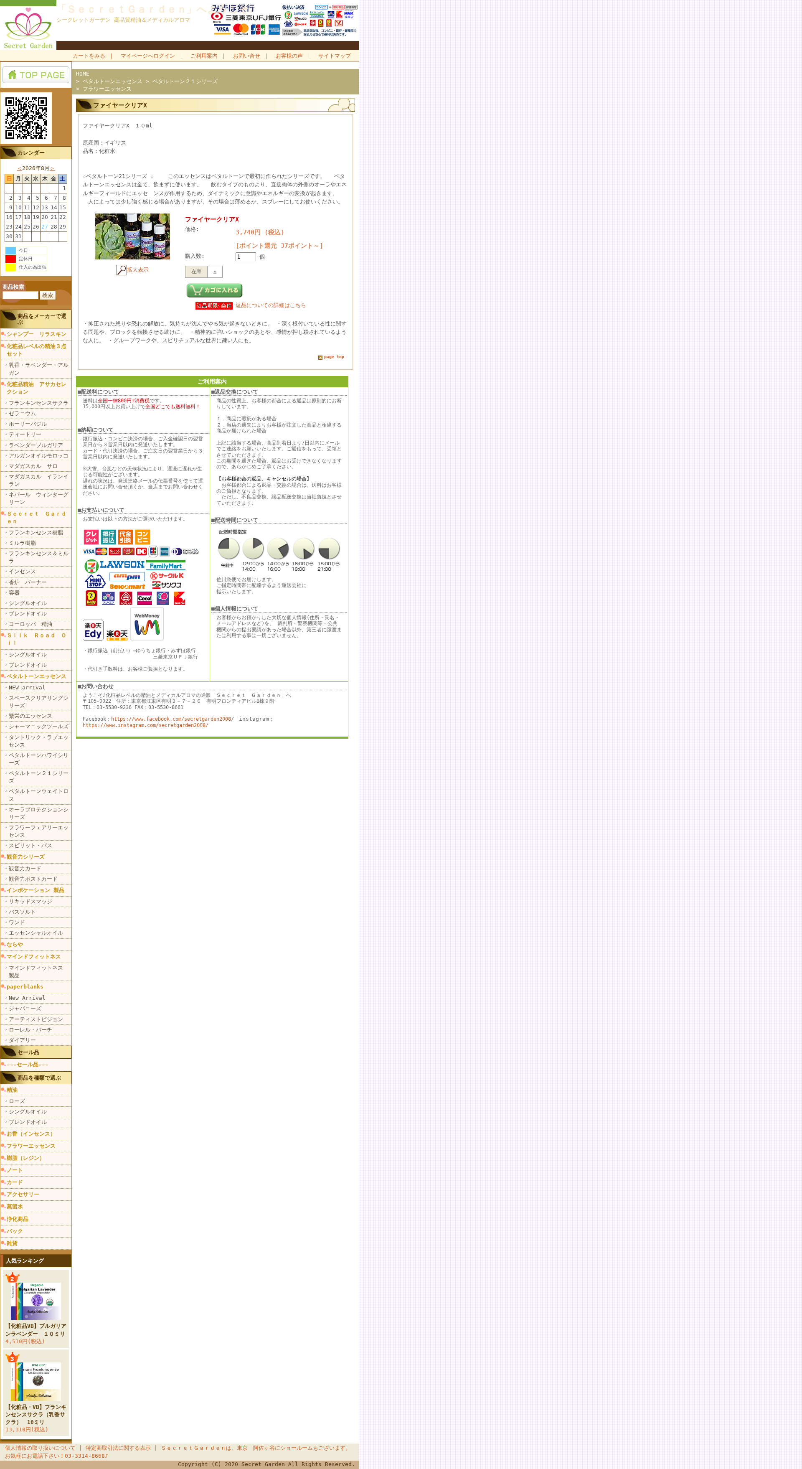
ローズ (17, 1101)
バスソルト (22, 912)
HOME (82, 74)
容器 (14, 593)
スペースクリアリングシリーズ (39, 702)
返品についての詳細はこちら (271, 305)
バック (15, 1231)
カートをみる (89, 56)
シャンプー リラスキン (36, 334)
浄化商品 (17, 1219)
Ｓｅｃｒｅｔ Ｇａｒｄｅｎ (36, 517)
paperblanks (25, 987)
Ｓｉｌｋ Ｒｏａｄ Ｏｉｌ (36, 639)
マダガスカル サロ (33, 466)
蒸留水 (15, 1206)
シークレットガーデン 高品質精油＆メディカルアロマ (123, 20)
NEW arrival (27, 687)
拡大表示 (138, 270)
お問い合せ (246, 56)
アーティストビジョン (36, 1019)
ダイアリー (22, 1040)
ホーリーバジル (28, 424)
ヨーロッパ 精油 (30, 624)
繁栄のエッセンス (30, 716)
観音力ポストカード (33, 879)
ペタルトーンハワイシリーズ (39, 759)
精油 (12, 1090)
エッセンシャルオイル (36, 933)
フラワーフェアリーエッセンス (39, 831)
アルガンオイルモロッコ (39, 455)
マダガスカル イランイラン (39, 480)
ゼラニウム (22, 413)
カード (15, 1182)
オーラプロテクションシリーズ (39, 813)
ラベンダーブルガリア (36, 445)
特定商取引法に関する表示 (118, 1448)
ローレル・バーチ (30, 1030)
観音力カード (25, 868)
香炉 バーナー (28, 582)
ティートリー (25, 434)
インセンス (22, 571)
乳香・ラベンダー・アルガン (39, 369)
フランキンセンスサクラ (39, 403)
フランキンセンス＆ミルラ (39, 557)
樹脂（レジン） (26, 1158)
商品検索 (13, 287)
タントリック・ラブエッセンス (39, 741)
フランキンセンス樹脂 (36, 532)
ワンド (17, 922)
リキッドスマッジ (30, 901)
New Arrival (27, 998)
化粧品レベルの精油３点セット (36, 350)
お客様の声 (289, 56)
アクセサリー (23, 1194)
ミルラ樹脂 (22, 543)
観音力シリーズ (26, 857)
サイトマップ (334, 56)
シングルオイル (28, 603)
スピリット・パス (30, 845)
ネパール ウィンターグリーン (39, 498)
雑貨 (12, 1243)
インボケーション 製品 (35, 890)
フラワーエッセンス (31, 1146)
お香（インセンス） (31, 1134)
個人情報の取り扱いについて (40, 1448)
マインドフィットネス (34, 956)
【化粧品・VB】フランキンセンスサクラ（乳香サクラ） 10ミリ (35, 1414)
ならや (15, 944)
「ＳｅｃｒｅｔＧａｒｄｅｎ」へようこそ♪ (155, 9)
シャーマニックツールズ (39, 726)
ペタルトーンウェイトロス (39, 795)
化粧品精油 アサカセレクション (36, 388)
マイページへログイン (148, 56)
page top (334, 356)
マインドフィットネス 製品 (39, 971)
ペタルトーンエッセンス (36, 676)
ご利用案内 (204, 56)
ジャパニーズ (25, 1008)
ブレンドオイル (28, 613)
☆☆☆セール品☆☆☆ (27, 1064)
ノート (15, 1170)
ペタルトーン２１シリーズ (39, 777)
